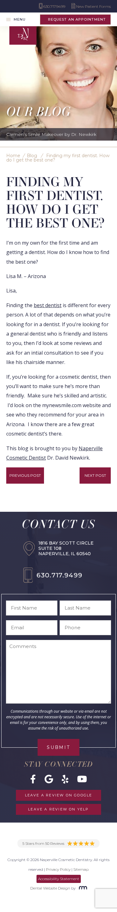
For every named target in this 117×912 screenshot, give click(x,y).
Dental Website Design (50, 888)
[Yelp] (65, 779)
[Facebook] (33, 779)
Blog (32, 155)
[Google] (48, 779)
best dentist (47, 305)
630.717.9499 (59, 575)
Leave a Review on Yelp (58, 809)
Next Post (95, 475)
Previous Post (25, 475)
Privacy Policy (58, 869)
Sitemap (81, 869)
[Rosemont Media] (81, 888)
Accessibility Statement (58, 878)
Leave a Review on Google (58, 795)
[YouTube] (82, 779)
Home (13, 155)
